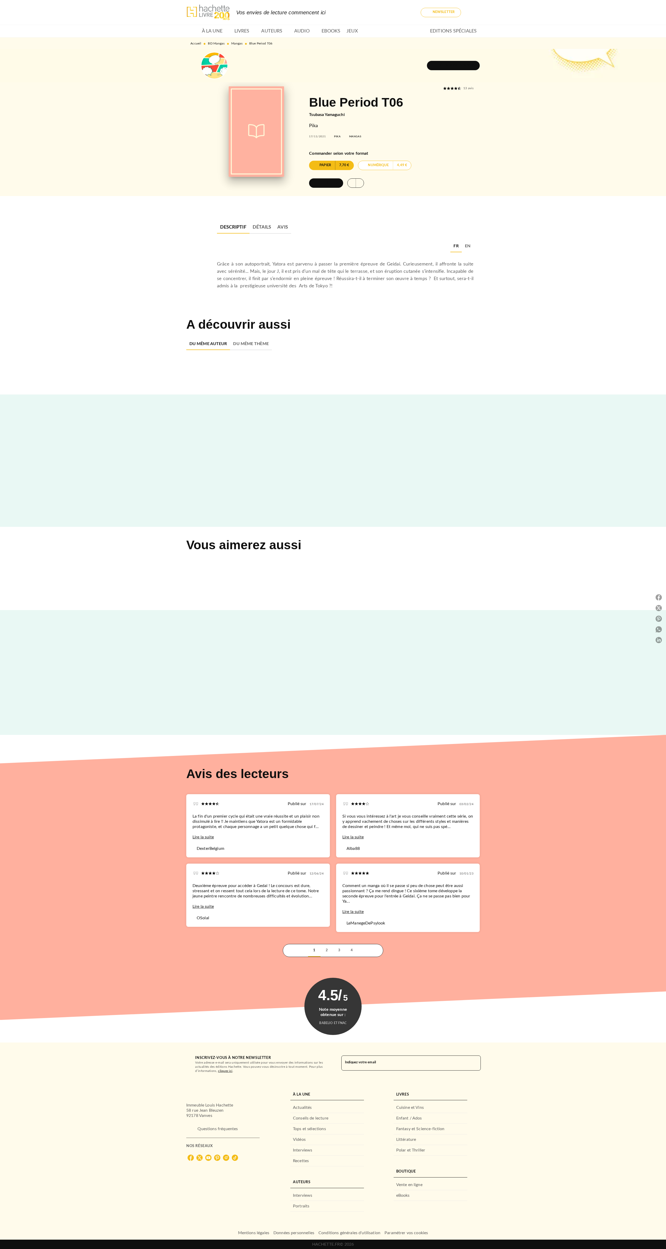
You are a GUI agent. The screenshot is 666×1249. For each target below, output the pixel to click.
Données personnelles (293, 1233)
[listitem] (190, 1157)
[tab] (192, 31)
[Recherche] (473, 12)
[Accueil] (208, 12)
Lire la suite (203, 837)
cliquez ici (225, 1070)
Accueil (195, 43)
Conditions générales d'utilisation (349, 1233)
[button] (441, 12)
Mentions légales (253, 1233)
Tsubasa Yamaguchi (327, 115)
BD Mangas (216, 43)
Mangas (236, 43)
